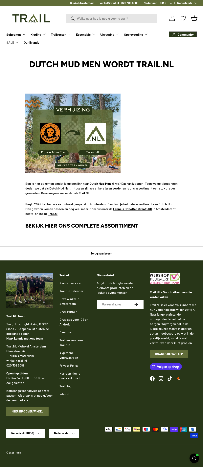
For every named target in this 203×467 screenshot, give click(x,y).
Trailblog (65, 386)
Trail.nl (17, 452)
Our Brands (31, 42)
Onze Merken (68, 311)
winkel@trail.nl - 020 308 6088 (119, 3)
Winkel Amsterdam (82, 3)
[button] (194, 18)
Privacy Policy (69, 365)
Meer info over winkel (27, 411)
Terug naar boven (101, 253)
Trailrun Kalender (71, 291)
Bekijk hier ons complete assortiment (81, 226)
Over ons (65, 332)
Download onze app (169, 354)
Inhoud (64, 394)
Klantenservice (70, 283)
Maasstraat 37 (15, 351)
